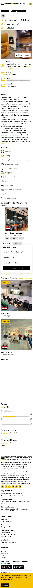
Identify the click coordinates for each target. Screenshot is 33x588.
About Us (4, 552)
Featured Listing (6, 536)
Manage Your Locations (8, 534)
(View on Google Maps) (18, 67)
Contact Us (4, 554)
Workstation (6, 352)
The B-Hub (5, 313)
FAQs (2, 556)
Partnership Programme (8, 542)
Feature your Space (25, 278)
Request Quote (7, 243)
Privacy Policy (19, 577)
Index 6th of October (13, 233)
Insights (3, 550)
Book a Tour (17, 243)
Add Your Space (6, 532)
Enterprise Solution (7, 527)
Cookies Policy (6, 580)
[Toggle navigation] (30, 4)
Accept (5, 585)
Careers (3, 558)
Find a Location (6, 521)
